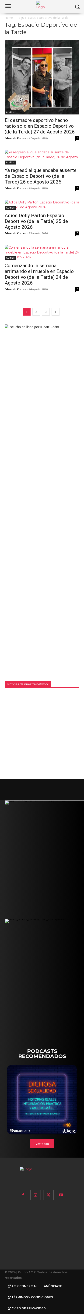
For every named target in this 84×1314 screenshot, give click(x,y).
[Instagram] (36, 1195)
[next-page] (56, 312)
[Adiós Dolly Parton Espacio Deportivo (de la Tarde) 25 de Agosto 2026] (42, 205)
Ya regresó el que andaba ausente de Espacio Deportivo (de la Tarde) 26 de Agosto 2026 (41, 176)
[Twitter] (48, 1195)
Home (9, 18)
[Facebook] (23, 1195)
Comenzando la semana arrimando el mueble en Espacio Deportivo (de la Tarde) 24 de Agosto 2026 (39, 274)
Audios (10, 112)
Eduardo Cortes (15, 138)
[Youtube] (61, 1195)
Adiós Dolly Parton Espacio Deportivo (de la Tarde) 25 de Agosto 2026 (36, 221)
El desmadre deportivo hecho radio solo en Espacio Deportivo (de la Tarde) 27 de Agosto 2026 (40, 126)
